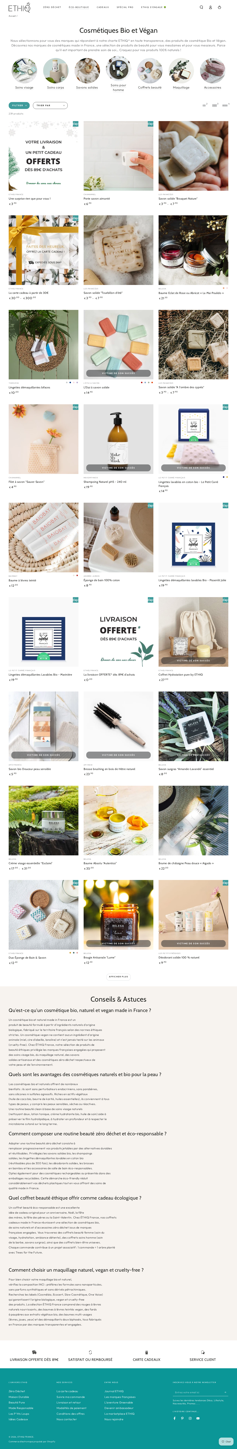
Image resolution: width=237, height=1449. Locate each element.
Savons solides (87, 87)
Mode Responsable (21, 1408)
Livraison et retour (69, 1402)
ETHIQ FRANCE (25, 1436)
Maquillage (181, 87)
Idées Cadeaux (18, 1419)
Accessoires (212, 87)
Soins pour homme (118, 87)
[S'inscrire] (226, 1392)
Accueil (12, 16)
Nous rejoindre (113, 1419)
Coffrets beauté (150, 87)
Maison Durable (19, 1397)
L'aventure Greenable (118, 1402)
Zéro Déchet (17, 1391)
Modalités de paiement (72, 1408)
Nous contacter (67, 1419)
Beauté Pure (17, 1402)
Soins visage (24, 87)
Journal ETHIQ (114, 1391)
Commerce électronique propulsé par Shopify (32, 1441)
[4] (224, 105)
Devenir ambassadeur (119, 1408)
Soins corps (55, 87)
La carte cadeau (67, 1391)
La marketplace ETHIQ (119, 1413)
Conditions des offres (71, 1413)
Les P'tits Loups (19, 1413)
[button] (201, 7)
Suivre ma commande (71, 1397)
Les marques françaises (120, 1397)
